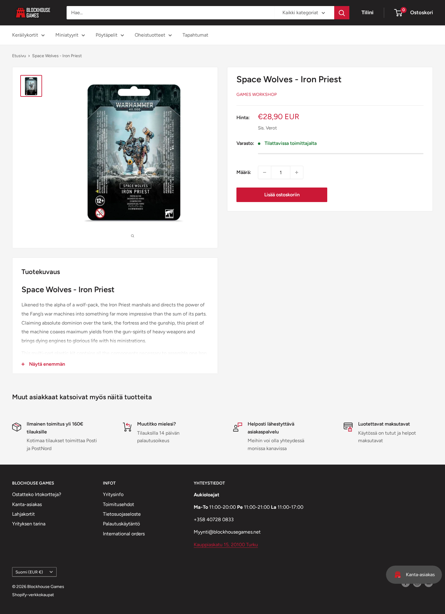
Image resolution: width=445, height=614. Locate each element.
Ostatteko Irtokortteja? (36, 494)
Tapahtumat (195, 35)
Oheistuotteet (150, 35)
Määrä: (243, 172)
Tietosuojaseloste (122, 514)
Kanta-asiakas (27, 504)
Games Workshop (256, 94)
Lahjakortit (23, 514)
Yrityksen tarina (28, 524)
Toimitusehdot (118, 504)
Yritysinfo (113, 494)
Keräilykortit (25, 35)
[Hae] (341, 12)
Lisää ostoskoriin (282, 195)
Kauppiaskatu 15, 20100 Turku (226, 544)
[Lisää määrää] (296, 172)
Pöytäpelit (106, 35)
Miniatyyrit (66, 35)
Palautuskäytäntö (121, 524)
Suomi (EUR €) (29, 572)
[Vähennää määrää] (264, 172)
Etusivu (19, 55)
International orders (124, 534)
